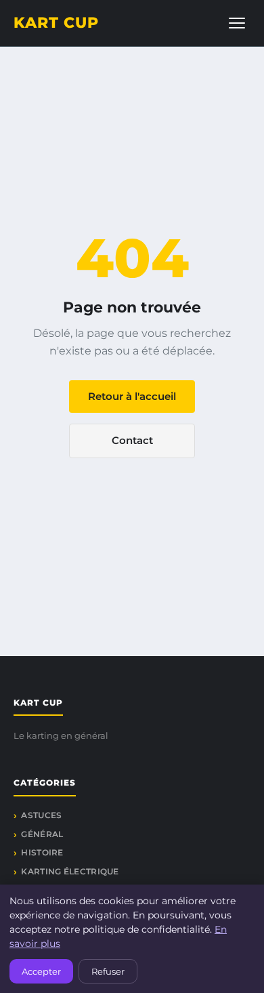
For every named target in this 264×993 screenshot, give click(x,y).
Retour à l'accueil (132, 396)
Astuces (41, 815)
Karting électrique (69, 871)
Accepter (41, 971)
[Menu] (236, 23)
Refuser (108, 971)
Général (42, 834)
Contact (132, 440)
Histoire (42, 852)
